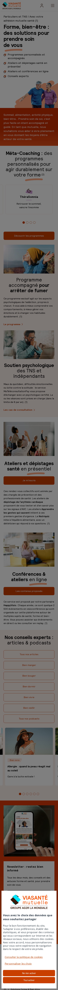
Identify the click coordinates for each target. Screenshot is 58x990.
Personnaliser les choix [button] (18, 963)
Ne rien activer (29, 973)
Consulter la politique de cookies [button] (24, 957)
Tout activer (29, 980)
